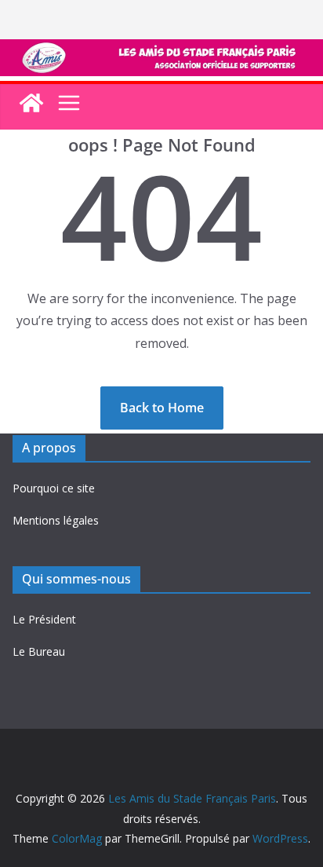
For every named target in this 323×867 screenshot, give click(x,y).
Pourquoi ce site (54, 488)
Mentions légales (56, 520)
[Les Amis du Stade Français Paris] (161, 50)
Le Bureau (39, 651)
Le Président (44, 619)
